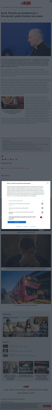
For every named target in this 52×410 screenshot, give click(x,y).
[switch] (41, 203)
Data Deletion (19, 226)
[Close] (48, 183)
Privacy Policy (33, 226)
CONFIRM (17, 222)
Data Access (26, 226)
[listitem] (26, 200)
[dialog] (26, 205)
